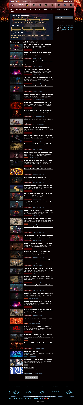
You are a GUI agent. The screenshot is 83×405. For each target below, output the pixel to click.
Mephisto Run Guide (16, 30)
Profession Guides (55, 390)
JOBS (40, 398)
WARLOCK (59, 9)
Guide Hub (41, 393)
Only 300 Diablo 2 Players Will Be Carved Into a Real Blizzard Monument (42, 202)
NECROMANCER (38, 9)
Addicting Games (69, 390)
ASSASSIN (18, 9)
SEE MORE (63, 34)
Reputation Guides (55, 391)
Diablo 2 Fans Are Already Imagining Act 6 (35, 177)
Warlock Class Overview (33, 35)
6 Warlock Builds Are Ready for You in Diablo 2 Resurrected (39, 301)
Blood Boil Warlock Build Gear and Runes (69, 27)
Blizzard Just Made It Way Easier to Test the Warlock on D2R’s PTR (41, 53)
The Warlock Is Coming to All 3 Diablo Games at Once (38, 318)
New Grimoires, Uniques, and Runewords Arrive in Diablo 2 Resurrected (42, 276)
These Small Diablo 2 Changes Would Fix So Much (37, 69)
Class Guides (28, 386)
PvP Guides (28, 389)
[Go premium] (60, 2)
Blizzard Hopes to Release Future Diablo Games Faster (38, 152)
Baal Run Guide (26, 28)
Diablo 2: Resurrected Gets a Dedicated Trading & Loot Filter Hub (40, 160)
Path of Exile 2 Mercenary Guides (14, 387)
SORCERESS (52, 9)
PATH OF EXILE (11, 384)
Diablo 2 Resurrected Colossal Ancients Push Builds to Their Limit (41, 260)
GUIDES (11, 11)
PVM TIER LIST (67, 9)
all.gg (67, 386)
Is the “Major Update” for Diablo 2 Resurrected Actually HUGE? (40, 326)
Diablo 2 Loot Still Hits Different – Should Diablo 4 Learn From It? (41, 334)
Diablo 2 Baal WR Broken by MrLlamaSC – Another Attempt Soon (40, 343)
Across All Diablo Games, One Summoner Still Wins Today (39, 227)
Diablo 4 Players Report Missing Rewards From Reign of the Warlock (41, 293)
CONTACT (15, 398)
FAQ (25, 398)
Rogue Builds (42, 391)
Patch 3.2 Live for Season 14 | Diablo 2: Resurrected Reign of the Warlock (43, 44)
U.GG (67, 387)
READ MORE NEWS (31, 377)
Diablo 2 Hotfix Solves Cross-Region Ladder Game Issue (38, 111)
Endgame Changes (45, 35)
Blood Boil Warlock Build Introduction (68, 29)
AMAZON (11, 9)
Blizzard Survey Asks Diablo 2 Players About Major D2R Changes (40, 119)
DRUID (31, 9)
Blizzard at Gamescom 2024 (31, 351)
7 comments (30, 373)
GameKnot (68, 393)
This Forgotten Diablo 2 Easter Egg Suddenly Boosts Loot (38, 235)
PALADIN (45, 9)
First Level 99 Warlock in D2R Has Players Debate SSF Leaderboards (41, 169)
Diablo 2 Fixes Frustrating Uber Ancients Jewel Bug (37, 127)
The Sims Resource (69, 389)
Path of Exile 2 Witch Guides (13, 393)
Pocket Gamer (68, 391)
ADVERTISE (20, 398)
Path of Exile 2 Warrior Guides (14, 392)
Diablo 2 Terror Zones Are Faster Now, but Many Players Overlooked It (42, 243)
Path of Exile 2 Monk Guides (13, 389)
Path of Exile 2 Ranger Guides (14, 390)
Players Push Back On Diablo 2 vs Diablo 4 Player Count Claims (40, 193)
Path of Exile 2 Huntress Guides (14, 386)
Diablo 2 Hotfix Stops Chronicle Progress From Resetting (38, 94)
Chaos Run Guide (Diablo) (38, 28)
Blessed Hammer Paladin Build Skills (68, 25)
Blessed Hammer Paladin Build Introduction (69, 23)
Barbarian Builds (42, 387)
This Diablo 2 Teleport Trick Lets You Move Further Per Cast (39, 77)
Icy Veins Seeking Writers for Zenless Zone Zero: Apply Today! (40, 359)
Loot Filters (14, 37)
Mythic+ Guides (28, 387)
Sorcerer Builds (42, 392)
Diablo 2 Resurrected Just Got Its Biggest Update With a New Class (41, 310)
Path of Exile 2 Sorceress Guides (14, 391)
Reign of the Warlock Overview (18, 35)
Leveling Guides (28, 392)
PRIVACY (29, 398)
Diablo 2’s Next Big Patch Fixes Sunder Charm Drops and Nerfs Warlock (42, 61)
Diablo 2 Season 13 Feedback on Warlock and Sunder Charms (39, 102)
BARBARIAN (25, 9)
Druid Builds (42, 389)
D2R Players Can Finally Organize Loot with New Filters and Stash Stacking (43, 285)
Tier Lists (41, 386)
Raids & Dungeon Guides (56, 389)
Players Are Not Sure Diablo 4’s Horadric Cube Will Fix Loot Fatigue (41, 218)
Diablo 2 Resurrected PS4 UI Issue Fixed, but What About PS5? (40, 144)
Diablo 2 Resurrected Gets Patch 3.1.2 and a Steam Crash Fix (39, 86)
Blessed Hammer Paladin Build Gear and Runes (70, 20)
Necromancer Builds (43, 390)
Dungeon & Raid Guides (30, 391)
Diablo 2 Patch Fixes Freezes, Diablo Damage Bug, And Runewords (41, 210)
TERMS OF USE (35, 398)
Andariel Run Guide (16, 28)
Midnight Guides (28, 390)
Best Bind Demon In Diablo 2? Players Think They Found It (39, 135)
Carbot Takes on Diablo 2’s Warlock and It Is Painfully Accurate (40, 185)
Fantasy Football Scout (70, 392)
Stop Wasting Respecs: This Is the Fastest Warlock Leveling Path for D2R (42, 268)
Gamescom (26, 353)
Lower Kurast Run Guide (40, 30)
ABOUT (10, 398)
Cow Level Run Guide (28, 30)
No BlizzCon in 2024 (29, 368)
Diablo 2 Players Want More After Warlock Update (37, 252)
